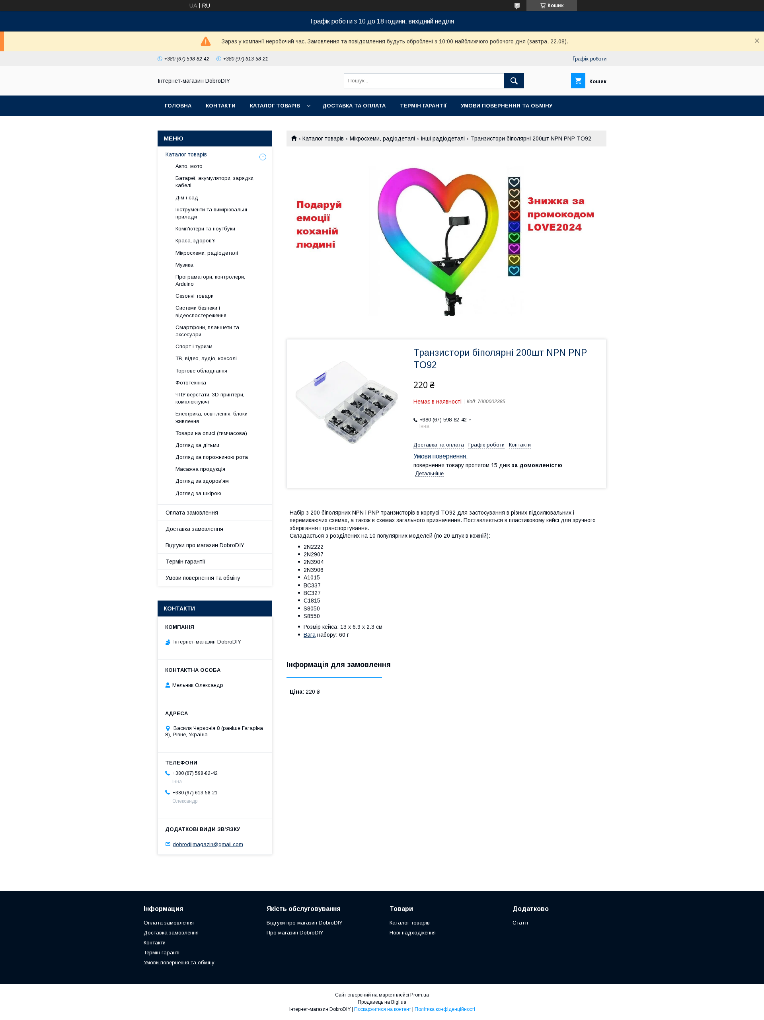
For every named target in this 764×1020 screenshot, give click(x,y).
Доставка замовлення (194, 529)
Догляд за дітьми (197, 445)
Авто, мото (189, 166)
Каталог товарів (275, 106)
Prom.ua (419, 995)
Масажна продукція (200, 469)
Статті (520, 923)
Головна (178, 106)
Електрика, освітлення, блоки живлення (211, 417)
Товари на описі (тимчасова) (211, 433)
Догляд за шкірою (198, 493)
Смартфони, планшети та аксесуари (207, 330)
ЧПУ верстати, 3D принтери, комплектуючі (209, 398)
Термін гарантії (423, 106)
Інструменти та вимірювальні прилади (211, 213)
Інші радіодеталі (443, 138)
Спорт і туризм (193, 346)
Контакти (221, 106)
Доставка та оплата (354, 106)
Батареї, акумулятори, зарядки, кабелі (215, 181)
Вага (310, 635)
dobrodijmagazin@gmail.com (208, 844)
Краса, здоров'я (195, 241)
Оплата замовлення (192, 512)
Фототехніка (190, 383)
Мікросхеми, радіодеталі (382, 138)
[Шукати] (514, 80)
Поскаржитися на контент (382, 1009)
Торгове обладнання (201, 371)
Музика (184, 265)
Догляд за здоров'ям (202, 481)
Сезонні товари (194, 296)
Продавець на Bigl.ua (382, 1002)
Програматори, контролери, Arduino (210, 280)
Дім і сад (186, 198)
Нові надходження (413, 933)
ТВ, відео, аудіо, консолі (206, 358)
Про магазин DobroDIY (295, 933)
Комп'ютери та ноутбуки (205, 229)
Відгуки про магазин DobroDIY (205, 545)
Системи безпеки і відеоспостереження (200, 311)
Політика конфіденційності (445, 1009)
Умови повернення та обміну (506, 106)
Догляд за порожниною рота (211, 457)
